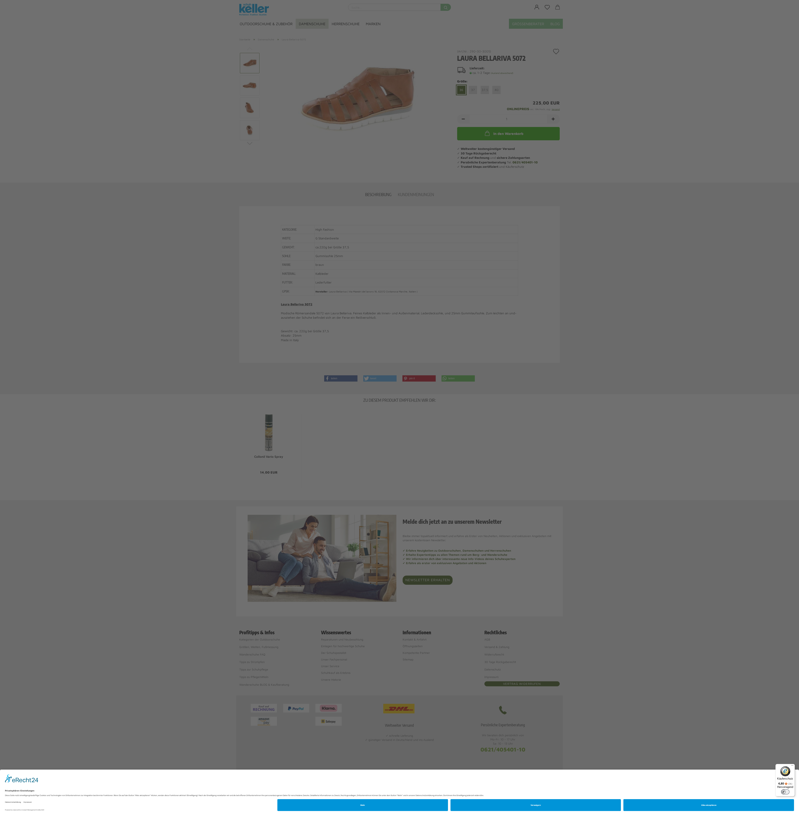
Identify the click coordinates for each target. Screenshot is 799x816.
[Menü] (792, 766)
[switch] (785, 791)
